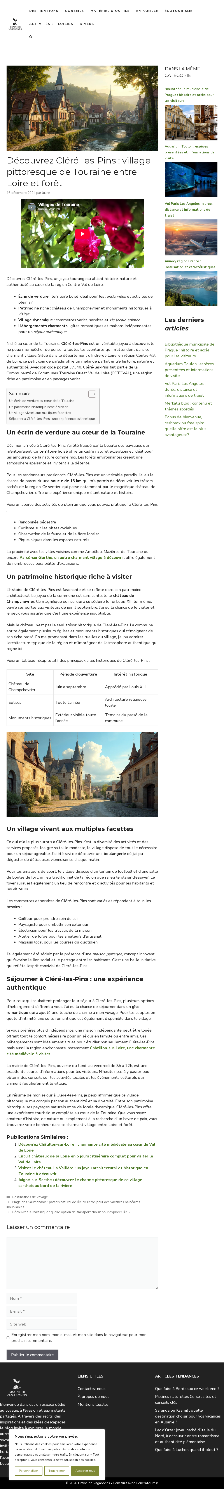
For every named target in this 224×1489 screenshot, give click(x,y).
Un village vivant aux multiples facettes (40, 412)
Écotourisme (178, 11)
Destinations (43, 11)
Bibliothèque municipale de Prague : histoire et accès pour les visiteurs (189, 95)
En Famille (147, 11)
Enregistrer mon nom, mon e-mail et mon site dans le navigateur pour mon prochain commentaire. (78, 1337)
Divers (87, 24)
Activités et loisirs (51, 24)
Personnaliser (28, 1471)
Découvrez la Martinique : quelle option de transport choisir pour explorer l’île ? (71, 1212)
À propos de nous (93, 1396)
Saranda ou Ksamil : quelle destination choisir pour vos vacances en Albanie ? (188, 1416)
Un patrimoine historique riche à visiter (38, 407)
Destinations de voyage (30, 1197)
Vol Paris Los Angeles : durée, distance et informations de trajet (189, 210)
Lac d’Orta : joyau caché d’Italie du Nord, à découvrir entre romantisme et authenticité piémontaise (187, 1435)
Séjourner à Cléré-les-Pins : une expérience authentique (52, 418)
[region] (57, 1454)
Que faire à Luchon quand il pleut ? (186, 1449)
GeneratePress (147, 1483)
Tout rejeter (56, 1471)
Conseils (74, 11)
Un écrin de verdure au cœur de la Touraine (42, 400)
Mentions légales (93, 1404)
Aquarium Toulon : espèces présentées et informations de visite (190, 152)
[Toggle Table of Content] (90, 394)
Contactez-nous (91, 1388)
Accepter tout (85, 1471)
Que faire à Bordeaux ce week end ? (187, 1388)
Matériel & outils (110, 11)
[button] (31, 37)
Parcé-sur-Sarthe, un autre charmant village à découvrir (72, 557)
